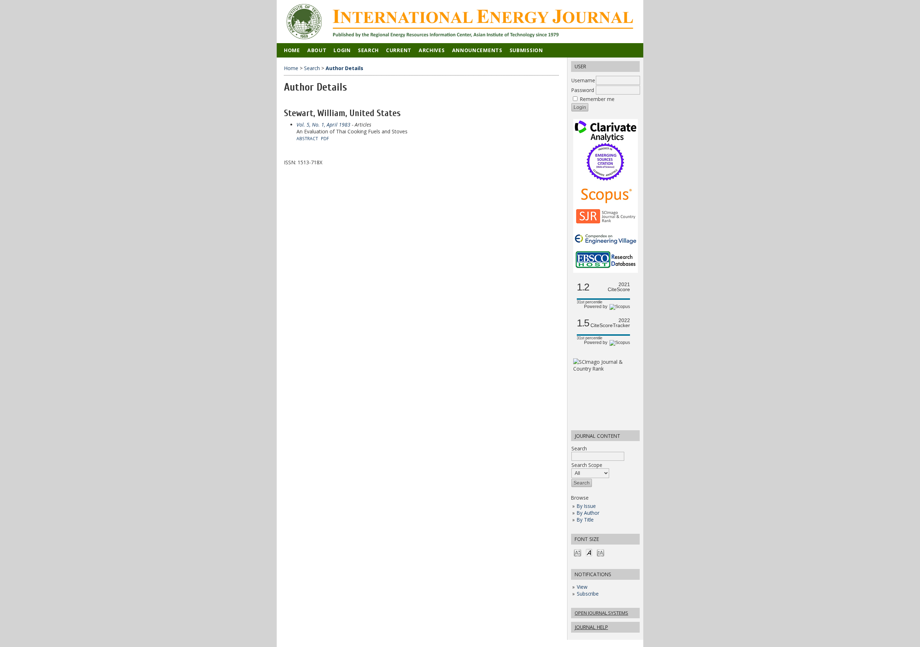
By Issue (586, 506)
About (317, 50)
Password (582, 90)
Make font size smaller (577, 552)
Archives (432, 50)
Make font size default (589, 552)
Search (579, 448)
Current (398, 50)
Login (342, 50)
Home (292, 50)
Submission (526, 50)
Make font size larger (600, 552)
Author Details (344, 68)
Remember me (597, 99)
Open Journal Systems (601, 613)
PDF (325, 138)
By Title (585, 519)
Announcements (477, 50)
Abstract (307, 138)
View (582, 586)
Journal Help (591, 627)
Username (583, 80)
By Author (588, 512)
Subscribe (588, 593)
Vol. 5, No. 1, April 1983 (323, 124)
